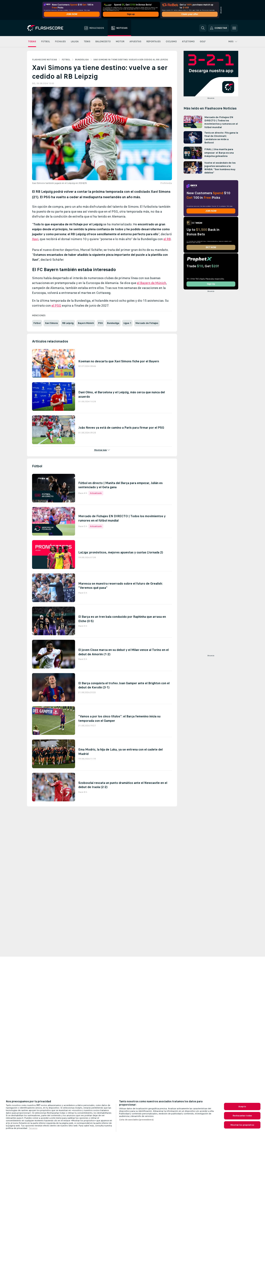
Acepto (242, 1106)
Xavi (35, 239)
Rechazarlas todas (242, 1115)
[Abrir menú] (234, 28)
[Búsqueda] (203, 28)
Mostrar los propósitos (242, 1125)
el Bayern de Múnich (151, 283)
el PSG (56, 305)
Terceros (33, 1128)
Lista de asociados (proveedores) (136, 1119)
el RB (167, 239)
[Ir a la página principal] (47, 28)
